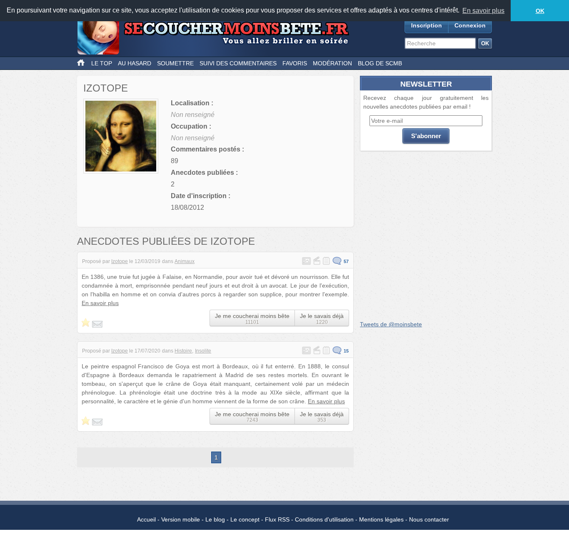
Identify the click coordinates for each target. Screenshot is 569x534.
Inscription (426, 25)
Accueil (146, 519)
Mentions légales (381, 519)
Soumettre (175, 63)
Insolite (203, 351)
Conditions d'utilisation (324, 519)
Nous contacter (429, 519)
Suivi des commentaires (238, 63)
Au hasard (134, 63)
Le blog (215, 519)
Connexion (470, 25)
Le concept (245, 519)
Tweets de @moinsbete (391, 324)
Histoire (183, 351)
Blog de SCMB (380, 63)
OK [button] (540, 10)
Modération (332, 63)
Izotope (119, 261)
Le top (101, 63)
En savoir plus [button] (483, 10)
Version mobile (180, 519)
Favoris (294, 63)
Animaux (185, 261)
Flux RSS (277, 519)
